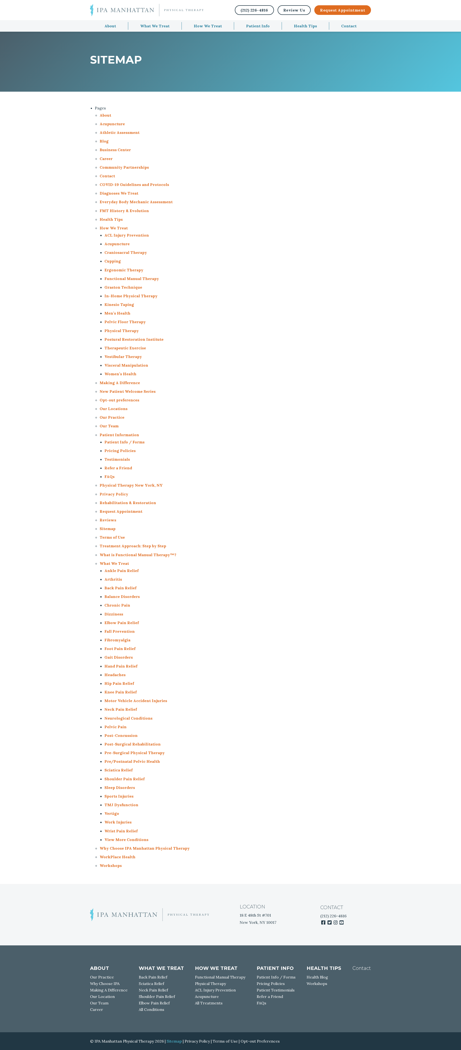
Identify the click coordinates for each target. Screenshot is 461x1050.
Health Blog (317, 977)
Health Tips (305, 26)
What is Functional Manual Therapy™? (138, 554)
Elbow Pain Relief (121, 622)
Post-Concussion (121, 735)
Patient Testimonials (276, 990)
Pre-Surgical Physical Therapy (134, 752)
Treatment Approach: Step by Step (133, 545)
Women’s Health (120, 373)
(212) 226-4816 (333, 915)
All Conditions (151, 1009)
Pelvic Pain (115, 726)
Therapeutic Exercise (125, 348)
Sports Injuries (118, 796)
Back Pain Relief (120, 587)
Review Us (294, 10)
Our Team (109, 426)
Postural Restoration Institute (134, 339)
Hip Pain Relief (119, 683)
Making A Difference (120, 382)
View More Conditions (126, 839)
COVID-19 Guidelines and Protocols (134, 184)
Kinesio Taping (119, 304)
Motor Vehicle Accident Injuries (135, 700)
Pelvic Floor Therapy (125, 321)
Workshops (111, 865)
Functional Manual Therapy (131, 278)
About (110, 26)
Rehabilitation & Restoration (128, 502)
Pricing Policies (120, 450)
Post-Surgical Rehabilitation (132, 744)
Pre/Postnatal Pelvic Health (132, 761)
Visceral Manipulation (126, 365)
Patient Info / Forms (124, 442)
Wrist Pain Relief (121, 831)
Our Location (102, 996)
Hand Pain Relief (120, 666)
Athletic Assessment (120, 132)
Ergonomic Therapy (123, 270)
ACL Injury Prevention (126, 235)
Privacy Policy (114, 494)
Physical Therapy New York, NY (131, 485)
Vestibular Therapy (123, 356)
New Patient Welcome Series (128, 391)
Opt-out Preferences (260, 1041)
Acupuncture (112, 123)
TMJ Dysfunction (121, 804)
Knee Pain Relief (120, 692)
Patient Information (119, 434)
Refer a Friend (118, 467)
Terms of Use (112, 537)
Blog (104, 141)
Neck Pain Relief (120, 709)
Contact (349, 26)
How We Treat (208, 26)
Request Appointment (342, 10)
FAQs (109, 476)
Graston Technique (123, 287)
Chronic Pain (117, 605)
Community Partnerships (124, 167)
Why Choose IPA (105, 983)
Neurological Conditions (128, 718)
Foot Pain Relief (119, 648)
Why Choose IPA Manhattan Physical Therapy (145, 848)
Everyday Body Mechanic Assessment (136, 201)
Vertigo (111, 813)
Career (106, 158)
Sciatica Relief (118, 770)
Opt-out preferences (119, 400)
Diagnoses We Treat (119, 193)
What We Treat (155, 26)
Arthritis (113, 579)
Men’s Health (117, 313)
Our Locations (113, 408)
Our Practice (112, 417)
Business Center (115, 149)
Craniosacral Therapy (125, 252)
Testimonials (117, 459)
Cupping (112, 261)
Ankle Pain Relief (121, 570)
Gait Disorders (118, 657)
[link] (323, 922)
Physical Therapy (121, 330)
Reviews (108, 520)
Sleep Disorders (119, 787)
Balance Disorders (122, 596)
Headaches (115, 674)
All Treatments (209, 1003)
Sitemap (107, 528)
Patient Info (258, 26)
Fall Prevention (119, 631)
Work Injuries (118, 822)
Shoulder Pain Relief (124, 778)
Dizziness (113, 614)
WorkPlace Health (117, 856)
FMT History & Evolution (124, 210)
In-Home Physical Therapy (131, 295)
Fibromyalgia (117, 640)
